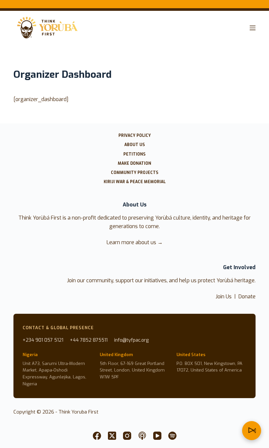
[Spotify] (172, 436)
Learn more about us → (135, 242)
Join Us (224, 296)
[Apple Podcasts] (142, 436)
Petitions (134, 154)
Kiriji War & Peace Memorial (135, 182)
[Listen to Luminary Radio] (251, 430)
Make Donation (134, 163)
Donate (247, 296)
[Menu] (253, 28)
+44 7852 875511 (89, 340)
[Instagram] (127, 436)
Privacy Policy (134, 135)
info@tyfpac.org (131, 340)
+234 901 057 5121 (43, 340)
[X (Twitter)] (112, 436)
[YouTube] (157, 436)
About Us (134, 144)
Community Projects (134, 172)
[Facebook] (97, 436)
